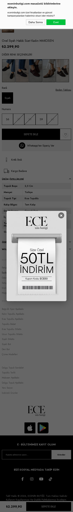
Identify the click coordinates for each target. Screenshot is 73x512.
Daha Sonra (35, 22)
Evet (56, 22)
